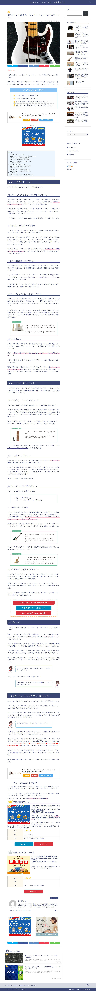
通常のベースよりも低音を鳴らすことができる (24, 156)
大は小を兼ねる (16, 162)
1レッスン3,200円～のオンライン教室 (33, 613)
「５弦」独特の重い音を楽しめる (20, 159)
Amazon (26, 119)
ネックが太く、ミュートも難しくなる (21, 166)
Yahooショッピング (46, 119)
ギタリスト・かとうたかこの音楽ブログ (48, 2)
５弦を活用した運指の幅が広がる (20, 157)
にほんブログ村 (71, 169)
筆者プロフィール (73, 154)
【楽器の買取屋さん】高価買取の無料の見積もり (34, 602)
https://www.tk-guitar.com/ (23, 910)
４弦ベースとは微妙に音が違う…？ (21, 169)
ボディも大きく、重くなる (19, 167)
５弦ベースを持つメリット (17, 154)
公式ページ (43, 844)
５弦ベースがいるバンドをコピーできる (22, 161)
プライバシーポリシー (74, 151)
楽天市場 (34, 119)
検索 (68, 9)
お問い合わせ (72, 147)
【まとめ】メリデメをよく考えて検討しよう (22, 174)
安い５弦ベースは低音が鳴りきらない (21, 171)
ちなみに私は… (14, 172)
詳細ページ (24, 844)
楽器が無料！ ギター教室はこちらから (33, 608)
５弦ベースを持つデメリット (17, 164)
